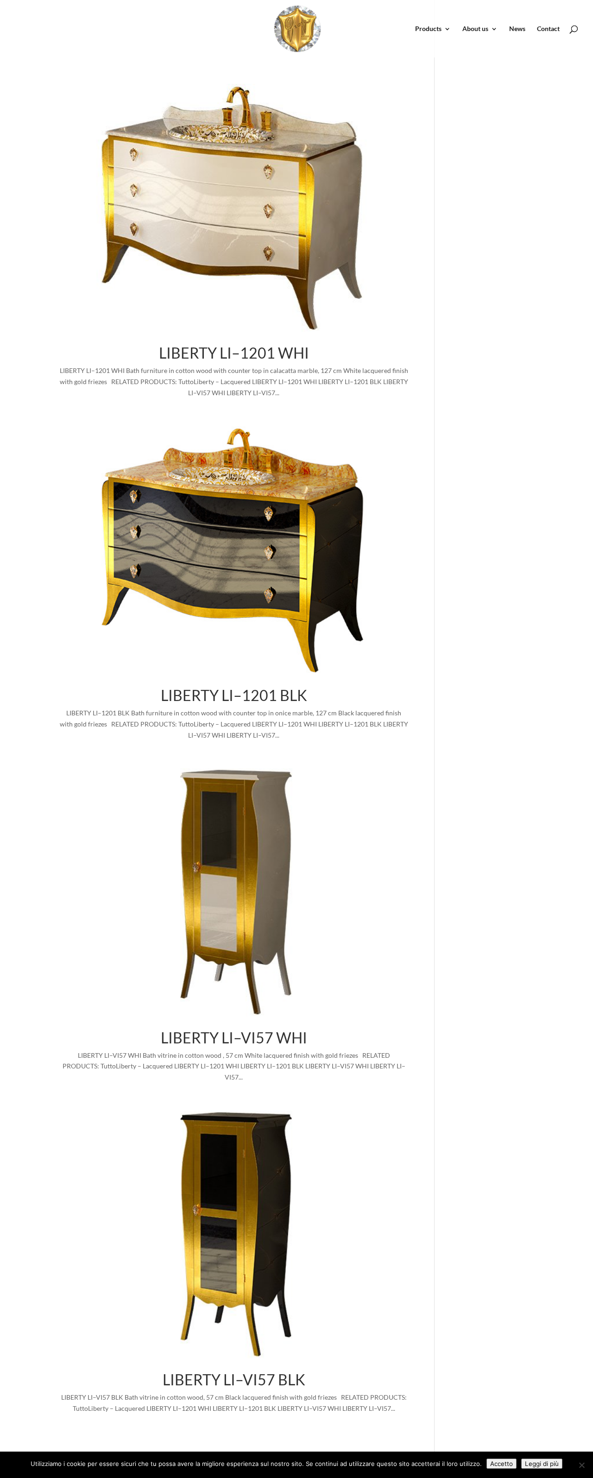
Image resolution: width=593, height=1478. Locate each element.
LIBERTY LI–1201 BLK (234, 695)
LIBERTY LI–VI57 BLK (234, 1380)
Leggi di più (542, 1463)
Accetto (501, 1463)
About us (475, 28)
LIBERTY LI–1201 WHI (234, 353)
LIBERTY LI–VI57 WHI (234, 1038)
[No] (581, 1465)
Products (428, 28)
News (517, 28)
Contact (548, 28)
